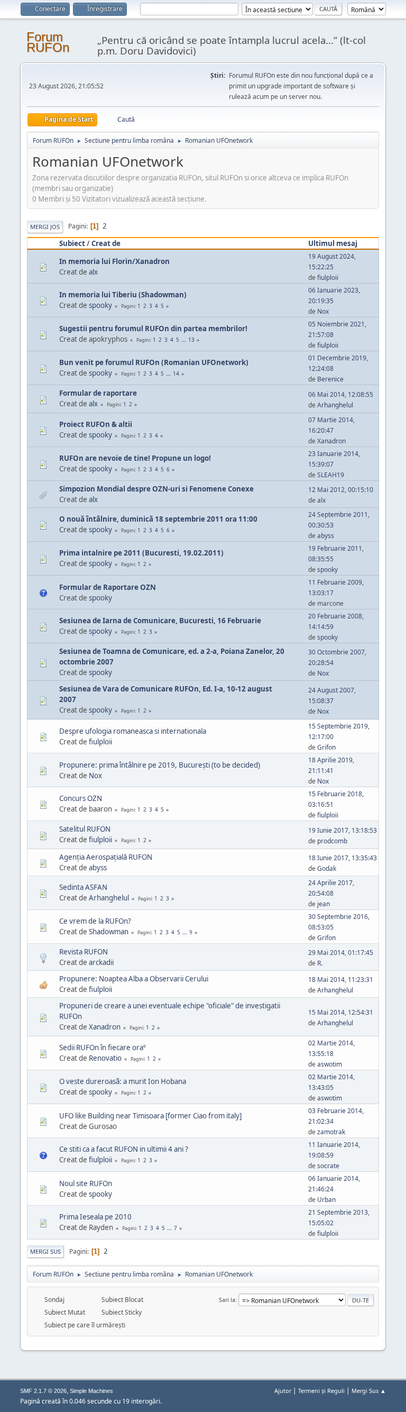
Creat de (106, 243)
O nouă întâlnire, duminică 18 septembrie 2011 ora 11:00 (158, 519)
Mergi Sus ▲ (369, 1391)
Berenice (330, 379)
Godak (326, 868)
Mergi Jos (45, 227)
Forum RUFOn (47, 42)
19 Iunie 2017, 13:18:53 (342, 830)
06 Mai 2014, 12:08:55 (340, 394)
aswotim (329, 1064)
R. (319, 963)
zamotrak (331, 1131)
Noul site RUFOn (85, 1183)
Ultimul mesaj (332, 243)
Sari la (227, 1300)
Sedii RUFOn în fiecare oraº (102, 1047)
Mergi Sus (45, 1251)
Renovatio (105, 1058)
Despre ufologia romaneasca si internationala (132, 731)
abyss (325, 535)
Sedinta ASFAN (83, 887)
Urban (326, 1199)
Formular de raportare (98, 393)
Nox (323, 311)
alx (93, 272)
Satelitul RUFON (84, 829)
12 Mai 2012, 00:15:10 (340, 489)
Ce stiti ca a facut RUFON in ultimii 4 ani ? (123, 1149)
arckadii (101, 962)
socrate (328, 1165)
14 (176, 373)
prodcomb (332, 840)
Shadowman (108, 931)
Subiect (72, 243)
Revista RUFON (83, 951)
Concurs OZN (80, 798)
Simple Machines (91, 1391)
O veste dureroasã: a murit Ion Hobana (122, 1081)
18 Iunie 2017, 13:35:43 (342, 857)
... (184, 339)
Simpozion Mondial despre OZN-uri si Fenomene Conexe (156, 489)
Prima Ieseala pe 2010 (95, 1217)
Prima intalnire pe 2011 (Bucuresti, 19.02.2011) (141, 553)
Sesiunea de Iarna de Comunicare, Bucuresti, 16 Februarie (160, 620)
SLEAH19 (330, 474)
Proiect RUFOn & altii (95, 424)
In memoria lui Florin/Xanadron (114, 261)
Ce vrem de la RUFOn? (95, 921)
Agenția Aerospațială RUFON (105, 857)
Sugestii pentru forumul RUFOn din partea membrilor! (153, 328)
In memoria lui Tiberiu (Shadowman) (123, 294)
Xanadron (331, 440)
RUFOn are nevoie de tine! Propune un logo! (135, 458)
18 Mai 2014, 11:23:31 (340, 979)
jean (323, 903)
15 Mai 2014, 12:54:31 (340, 1012)
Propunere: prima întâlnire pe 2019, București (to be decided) (159, 765)
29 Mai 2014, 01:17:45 (340, 952)
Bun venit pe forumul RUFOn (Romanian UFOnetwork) (153, 362)
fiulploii (327, 277)
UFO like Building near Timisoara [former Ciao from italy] (150, 1116)
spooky (100, 305)
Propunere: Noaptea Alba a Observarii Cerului (133, 978)
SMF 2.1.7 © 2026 (43, 1391)
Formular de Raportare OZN (107, 587)
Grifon (326, 747)
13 (191, 339)
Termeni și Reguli (321, 1391)
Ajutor (282, 1391)
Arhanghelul (335, 404)
